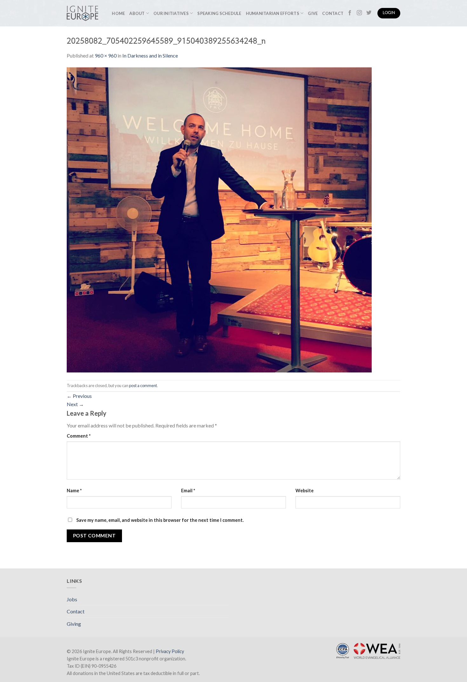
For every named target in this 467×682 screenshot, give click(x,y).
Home (118, 13)
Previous (79, 396)
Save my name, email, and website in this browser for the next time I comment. (160, 520)
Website (304, 490)
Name (74, 490)
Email (188, 490)
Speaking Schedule (219, 13)
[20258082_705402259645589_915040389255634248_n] (219, 219)
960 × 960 (106, 55)
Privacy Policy (170, 651)
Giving (74, 624)
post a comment (143, 385)
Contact (332, 13)
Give (313, 13)
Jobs (72, 599)
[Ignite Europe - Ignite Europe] (82, 13)
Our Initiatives (171, 13)
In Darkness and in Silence (150, 55)
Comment (79, 436)
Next (75, 404)
